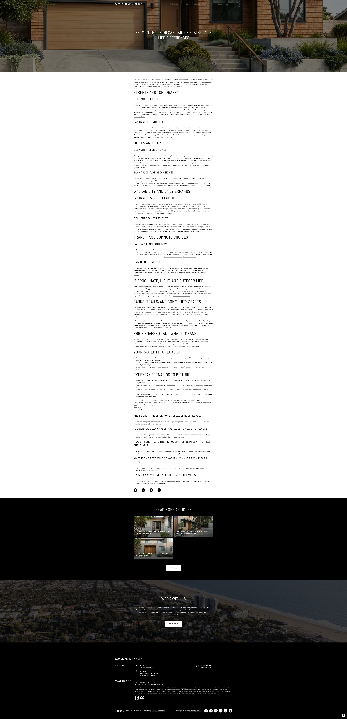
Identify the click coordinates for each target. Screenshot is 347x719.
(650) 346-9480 (206, 667)
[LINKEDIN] (216, 710)
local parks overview (165, 213)
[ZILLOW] (225, 710)
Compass (183, 688)
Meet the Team (208, 4)
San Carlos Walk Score (148, 213)
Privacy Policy (196, 710)
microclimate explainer (181, 296)
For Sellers (185, 4)
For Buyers (196, 4)
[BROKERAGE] (230, 710)
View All (173, 568)
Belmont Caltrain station (173, 257)
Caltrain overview (189, 257)
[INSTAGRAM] (211, 710)
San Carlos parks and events (160, 327)
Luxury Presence (158, 710)
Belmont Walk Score (191, 231)
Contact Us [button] (173, 624)
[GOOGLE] (220, 710)
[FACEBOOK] (206, 710)
